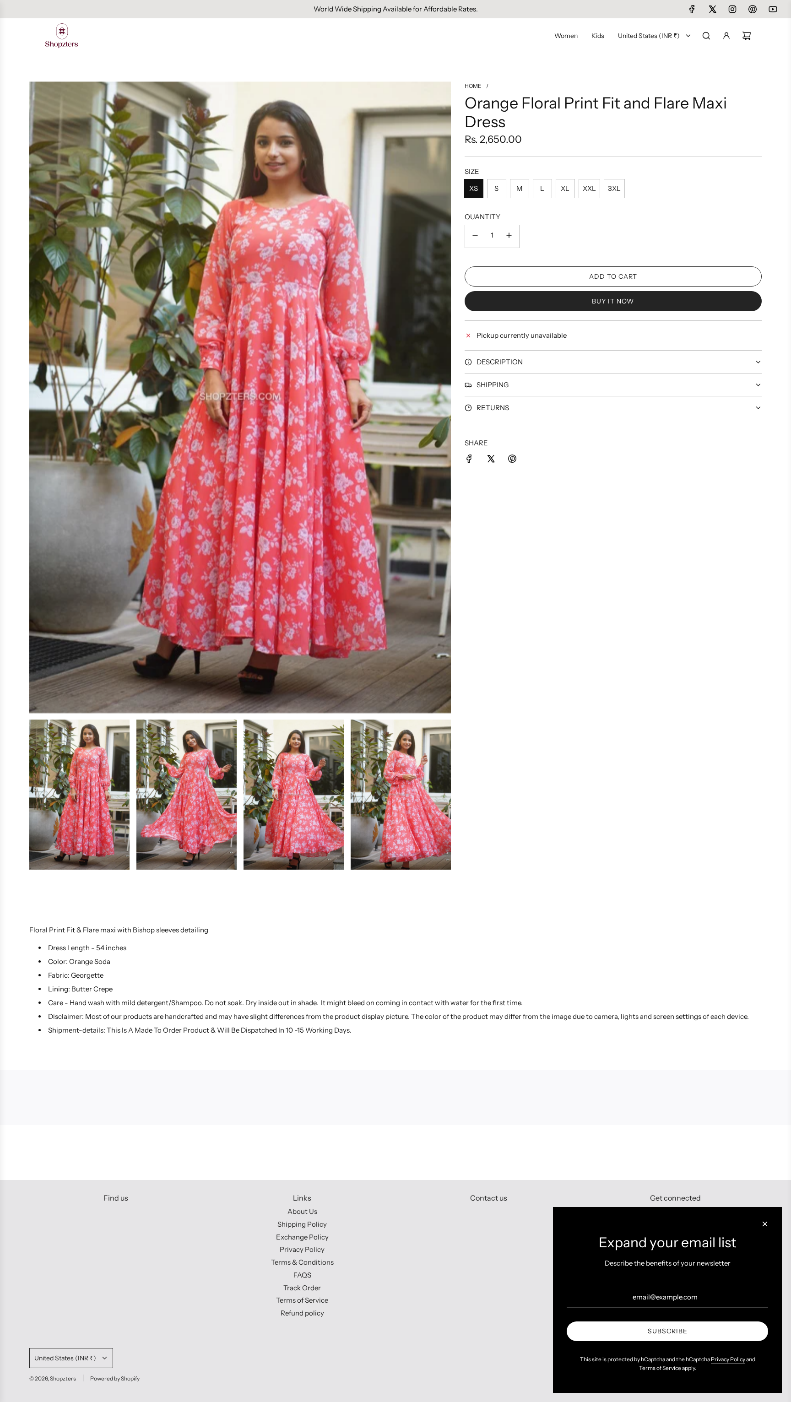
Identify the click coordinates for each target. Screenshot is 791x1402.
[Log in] (726, 36)
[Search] (706, 36)
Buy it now (613, 301)
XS (473, 188)
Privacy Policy (728, 1359)
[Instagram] (732, 9)
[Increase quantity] (509, 236)
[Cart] (747, 36)
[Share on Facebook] (469, 460)
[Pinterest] (752, 9)
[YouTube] (773, 9)
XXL (589, 188)
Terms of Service (660, 1367)
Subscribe (668, 1331)
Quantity (482, 216)
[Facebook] (692, 9)
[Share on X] (491, 460)
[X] (712, 9)
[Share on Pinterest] (512, 460)
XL (565, 188)
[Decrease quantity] (475, 236)
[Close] (765, 1224)
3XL (614, 188)
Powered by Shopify (115, 1378)
